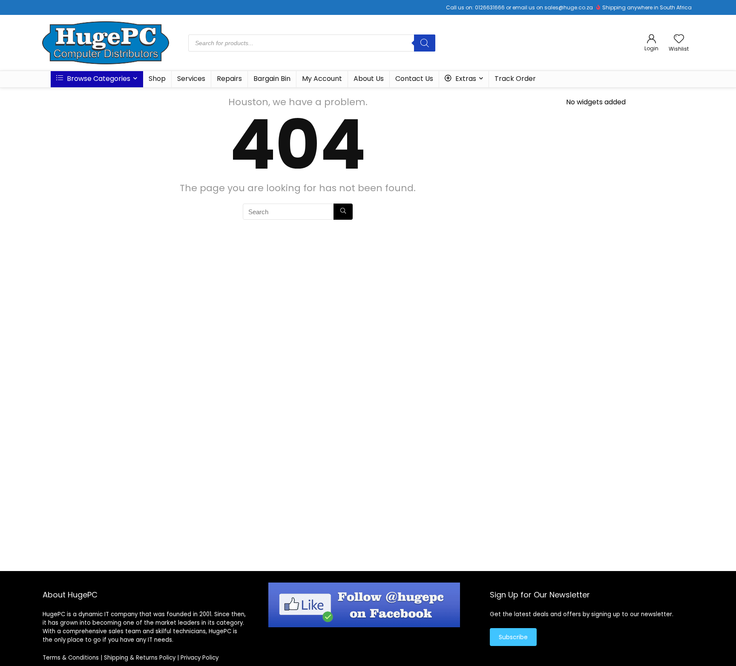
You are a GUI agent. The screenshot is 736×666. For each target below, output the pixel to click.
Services (191, 78)
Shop (157, 78)
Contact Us (414, 78)
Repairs (229, 78)
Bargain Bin (271, 78)
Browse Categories (97, 78)
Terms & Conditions (71, 658)
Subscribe (513, 637)
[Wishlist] (679, 39)
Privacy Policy (199, 658)
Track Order (515, 78)
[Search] (424, 43)
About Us (369, 78)
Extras (465, 78)
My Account (322, 78)
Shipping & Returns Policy (139, 658)
